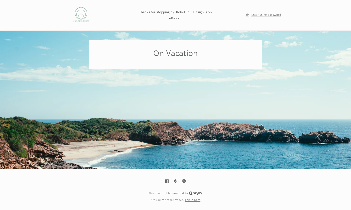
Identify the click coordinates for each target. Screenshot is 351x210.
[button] (263, 14)
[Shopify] (196, 193)
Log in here (192, 200)
